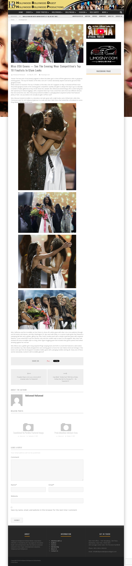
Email (51, 485)
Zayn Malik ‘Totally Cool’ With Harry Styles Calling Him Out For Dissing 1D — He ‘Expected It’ (65, 379)
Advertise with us (78, 16)
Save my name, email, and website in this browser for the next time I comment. (44, 510)
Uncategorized (45, 75)
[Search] (121, 12)
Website (14, 496)
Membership (102, 16)
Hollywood (56, 12)
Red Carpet (94, 12)
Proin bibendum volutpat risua (66, 432)
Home (21, 12)
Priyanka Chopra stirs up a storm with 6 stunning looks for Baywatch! (29, 378)
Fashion (82, 12)
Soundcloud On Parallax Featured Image (28, 432)
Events (29, 12)
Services (94, 16)
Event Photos (41, 12)
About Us (110, 16)
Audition (87, 16)
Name (14, 485)
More (104, 12)
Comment (15, 457)
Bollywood (70, 12)
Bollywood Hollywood (19, 75)
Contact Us (119, 16)
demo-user (22, 436)
